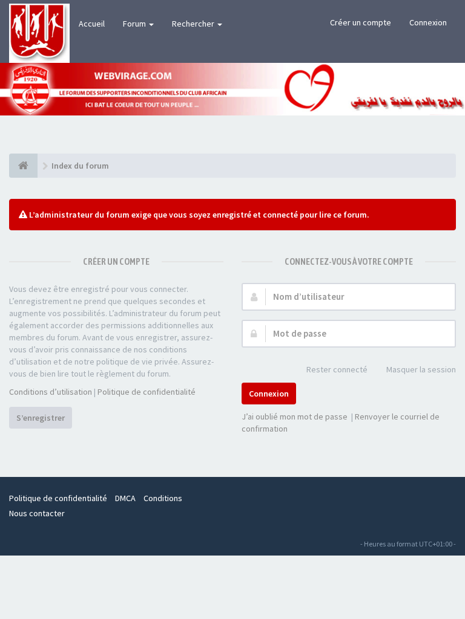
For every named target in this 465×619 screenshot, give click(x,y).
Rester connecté (337, 369)
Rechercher (194, 23)
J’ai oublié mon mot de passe (295, 416)
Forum (135, 23)
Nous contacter (37, 513)
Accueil (92, 23)
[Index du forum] (23, 166)
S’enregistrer (40, 417)
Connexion (428, 22)
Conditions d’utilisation (50, 391)
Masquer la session (421, 369)
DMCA (125, 498)
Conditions (162, 498)
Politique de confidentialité (146, 391)
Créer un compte (360, 22)
